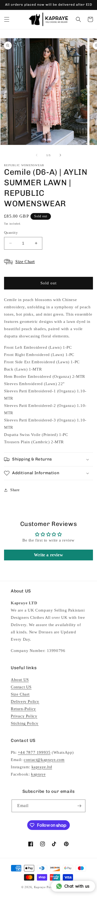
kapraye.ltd (42, 767)
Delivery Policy (25, 701)
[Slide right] (60, 155)
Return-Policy (23, 709)
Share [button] (15, 490)
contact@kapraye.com (44, 760)
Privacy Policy (24, 716)
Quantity (11, 233)
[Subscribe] (79, 806)
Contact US (21, 687)
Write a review (48, 555)
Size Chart (20, 694)
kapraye (38, 774)
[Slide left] (37, 155)
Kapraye (40, 887)
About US (20, 680)
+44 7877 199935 (34, 752)
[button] (7, 19)
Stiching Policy (25, 723)
